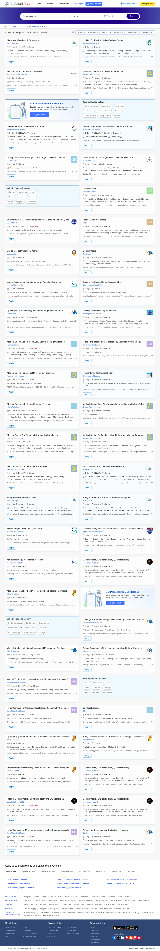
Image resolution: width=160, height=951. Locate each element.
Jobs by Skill (43, 909)
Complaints (10, 933)
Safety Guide (95, 939)
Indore (120, 897)
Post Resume (95, 4)
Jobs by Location (67, 909)
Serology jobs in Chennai (17, 879)
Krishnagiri (31, 197)
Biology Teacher (105, 116)
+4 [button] (111, 257)
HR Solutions (45, 913)
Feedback (28, 931)
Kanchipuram (22, 192)
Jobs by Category (30, 909)
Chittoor (11, 197)
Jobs (39, 4)
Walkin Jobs (71, 931)
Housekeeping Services (51, 915)
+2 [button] (36, 348)
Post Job (147, 3)
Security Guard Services (32, 915)
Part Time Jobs (41, 905)
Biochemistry (106, 106)
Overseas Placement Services (78, 913)
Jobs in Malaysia (116, 901)
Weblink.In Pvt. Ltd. (27, 948)
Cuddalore (20, 197)
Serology (117, 116)
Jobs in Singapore (101, 901)
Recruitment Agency (31, 913)
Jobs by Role (54, 909)
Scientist (118, 111)
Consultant (64, 4)
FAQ (7, 936)
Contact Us (95, 933)
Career (50, 4)
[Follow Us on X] (118, 937)
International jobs (73, 933)
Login (80, 4)
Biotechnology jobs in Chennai (69, 887)
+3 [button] (120, 133)
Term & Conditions (30, 933)
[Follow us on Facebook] (114, 937)
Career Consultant (97, 913)
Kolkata (44, 897)
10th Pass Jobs (122, 905)
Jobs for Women (53, 905)
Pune (76, 897)
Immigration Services (113, 913)
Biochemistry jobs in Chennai (18, 883)
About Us (94, 931)
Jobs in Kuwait (40, 901)
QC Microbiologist (90, 116)
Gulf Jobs (94, 909)
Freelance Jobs (79, 905)
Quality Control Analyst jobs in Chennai (72, 879)
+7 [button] (111, 535)
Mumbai (37, 897)
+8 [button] (25, 743)
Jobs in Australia (143, 901)
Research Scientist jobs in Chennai (120, 883)
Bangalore (19, 202)
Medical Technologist (104, 111)
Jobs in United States (85, 901)
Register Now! (39, 115)
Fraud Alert (95, 942)
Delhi (60, 897)
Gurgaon (95, 897)
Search (133, 16)
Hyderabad (68, 897)
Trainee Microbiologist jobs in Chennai (122, 879)
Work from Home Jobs (94, 905)
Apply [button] (11, 62)
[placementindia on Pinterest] (127, 937)
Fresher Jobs (66, 905)
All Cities (128, 897)
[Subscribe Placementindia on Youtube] (139, 937)
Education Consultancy (131, 913)
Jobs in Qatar (52, 901)
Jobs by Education (82, 909)
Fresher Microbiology (91, 106)
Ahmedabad (85, 897)
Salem (10, 202)
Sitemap (94, 936)
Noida (103, 897)
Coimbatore (112, 897)
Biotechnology (120, 106)
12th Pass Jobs (109, 905)
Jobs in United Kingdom (67, 901)
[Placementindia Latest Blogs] (131, 937)
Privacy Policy (134, 948)
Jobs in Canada (129, 901)
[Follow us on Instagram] (135, 937)
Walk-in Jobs (28, 905)
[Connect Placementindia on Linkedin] (122, 937)
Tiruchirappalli (31, 202)
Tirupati (32, 192)
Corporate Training (148, 913)
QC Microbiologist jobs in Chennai (20, 887)
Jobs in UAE (28, 901)
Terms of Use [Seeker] (147, 948)
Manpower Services (59, 913)
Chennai (11, 192)
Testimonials (10, 931)
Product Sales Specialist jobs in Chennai (73, 883)
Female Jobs (53, 933)
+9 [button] (101, 743)
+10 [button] (36, 226)
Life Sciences (88, 111)
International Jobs (106, 909)
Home (93, 928)
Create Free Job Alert (121, 909)
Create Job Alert (30, 936)
